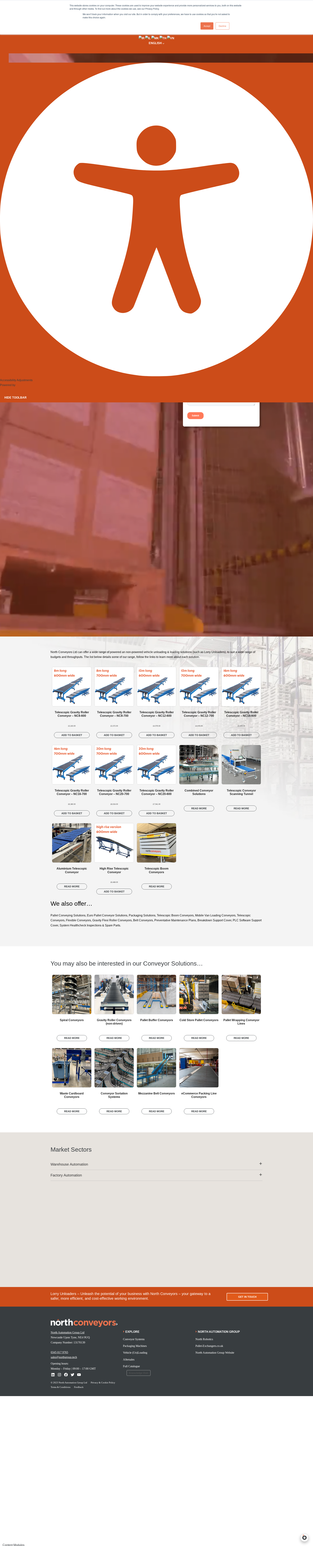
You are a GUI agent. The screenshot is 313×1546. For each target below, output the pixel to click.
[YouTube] (79, 1374)
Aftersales (128, 1359)
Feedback (79, 1387)
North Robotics (204, 1339)
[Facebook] (66, 1374)
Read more (199, 808)
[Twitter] (72, 1374)
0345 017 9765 (59, 1352)
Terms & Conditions (60, 1387)
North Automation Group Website (214, 1352)
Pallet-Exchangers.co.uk (209, 1345)
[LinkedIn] (53, 1374)
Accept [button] (207, 25)
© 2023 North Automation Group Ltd (69, 1382)
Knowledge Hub (138, 1372)
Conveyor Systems (134, 1339)
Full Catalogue (131, 1366)
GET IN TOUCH (247, 1296)
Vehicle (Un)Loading (135, 1352)
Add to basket (71, 735)
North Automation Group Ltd (67, 1332)
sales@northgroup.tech (64, 1357)
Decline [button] (222, 25)
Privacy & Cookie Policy (103, 1382)
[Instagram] (59, 1374)
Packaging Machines (135, 1345)
